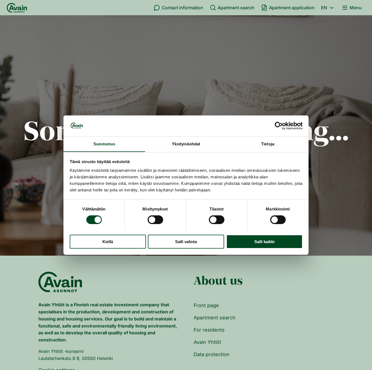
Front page (206, 305)
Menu (356, 7)
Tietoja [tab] (267, 143)
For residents (209, 330)
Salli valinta (186, 241)
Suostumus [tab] (104, 143)
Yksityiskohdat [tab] (186, 143)
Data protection (212, 354)
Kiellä (107, 241)
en (324, 7)
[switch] (155, 219)
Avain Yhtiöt (207, 342)
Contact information (182, 7)
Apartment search (236, 7)
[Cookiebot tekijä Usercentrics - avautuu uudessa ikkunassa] (279, 126)
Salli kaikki (264, 241)
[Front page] (17, 7)
